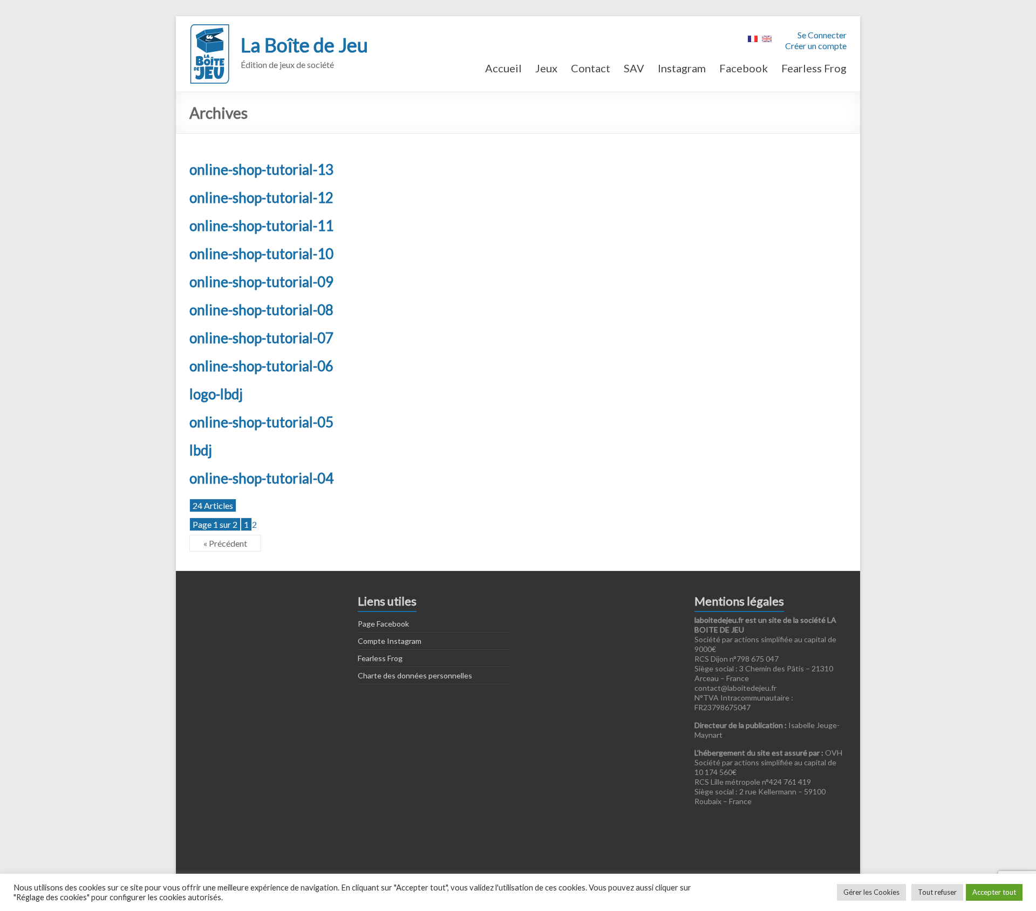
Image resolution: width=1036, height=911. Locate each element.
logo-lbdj (216, 394)
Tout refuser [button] (937, 892)
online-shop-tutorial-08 (261, 309)
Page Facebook (383, 623)
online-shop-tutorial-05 (261, 422)
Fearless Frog (814, 68)
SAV (634, 68)
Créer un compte (816, 45)
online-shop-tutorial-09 (261, 281)
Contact (590, 68)
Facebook (743, 68)
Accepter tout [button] (994, 892)
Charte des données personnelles (415, 675)
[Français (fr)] (753, 37)
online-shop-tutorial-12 (261, 197)
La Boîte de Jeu (304, 45)
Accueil (503, 68)
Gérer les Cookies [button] (871, 892)
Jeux (546, 68)
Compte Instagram (389, 640)
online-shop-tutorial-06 (261, 366)
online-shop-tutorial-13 (261, 169)
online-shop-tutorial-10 (261, 253)
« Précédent (225, 543)
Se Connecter (822, 35)
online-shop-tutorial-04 (261, 478)
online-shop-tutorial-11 (261, 225)
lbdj (200, 450)
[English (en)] (767, 37)
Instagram (682, 68)
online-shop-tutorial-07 (261, 337)
